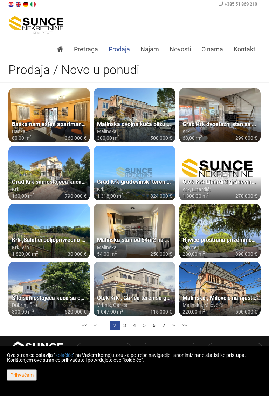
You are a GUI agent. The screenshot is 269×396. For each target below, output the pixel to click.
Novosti (180, 49)
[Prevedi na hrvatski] (11, 4)
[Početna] (60, 49)
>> (184, 325)
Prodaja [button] (119, 49)
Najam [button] (149, 49)
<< (84, 325)
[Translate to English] (19, 4)
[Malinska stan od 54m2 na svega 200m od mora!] (134, 231)
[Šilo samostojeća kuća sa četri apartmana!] (49, 289)
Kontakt (244, 49)
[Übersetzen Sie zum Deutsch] (26, 4)
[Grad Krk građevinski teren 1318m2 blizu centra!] (134, 173)
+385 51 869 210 (240, 4)
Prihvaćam (22, 375)
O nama (212, 49)
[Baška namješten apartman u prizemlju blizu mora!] (49, 115)
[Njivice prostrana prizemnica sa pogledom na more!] (220, 231)
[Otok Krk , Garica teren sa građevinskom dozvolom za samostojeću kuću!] (134, 289)
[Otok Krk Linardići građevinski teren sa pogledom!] (220, 173)
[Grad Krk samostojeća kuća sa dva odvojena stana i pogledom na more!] (49, 173)
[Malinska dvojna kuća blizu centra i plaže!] (134, 115)
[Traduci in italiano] (33, 4)
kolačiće (64, 355)
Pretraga (86, 49)
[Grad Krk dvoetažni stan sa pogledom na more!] (220, 115)
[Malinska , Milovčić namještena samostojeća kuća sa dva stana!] (220, 289)
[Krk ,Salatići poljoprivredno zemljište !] (49, 231)
